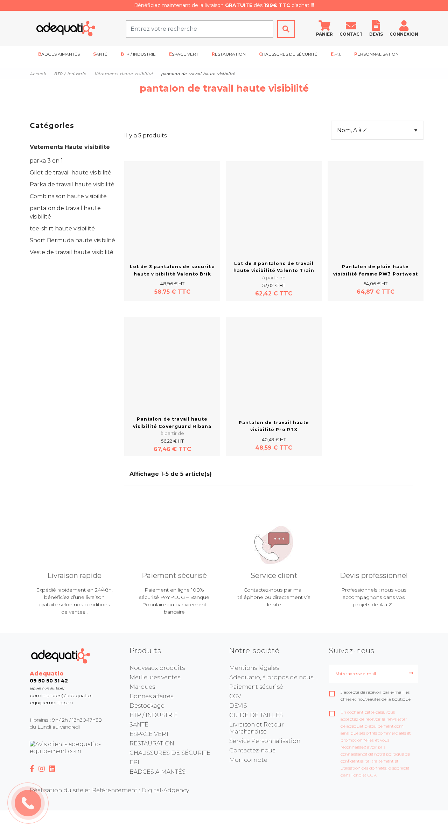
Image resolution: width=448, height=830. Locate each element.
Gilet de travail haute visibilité (70, 172)
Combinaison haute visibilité (68, 196)
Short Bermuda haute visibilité (72, 240)
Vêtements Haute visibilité (70, 147)
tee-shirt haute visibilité (62, 228)
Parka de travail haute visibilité (72, 184)
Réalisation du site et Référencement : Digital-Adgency (109, 790)
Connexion (404, 34)
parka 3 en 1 (46, 160)
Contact (351, 34)
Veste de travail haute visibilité (71, 252)
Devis (376, 34)
